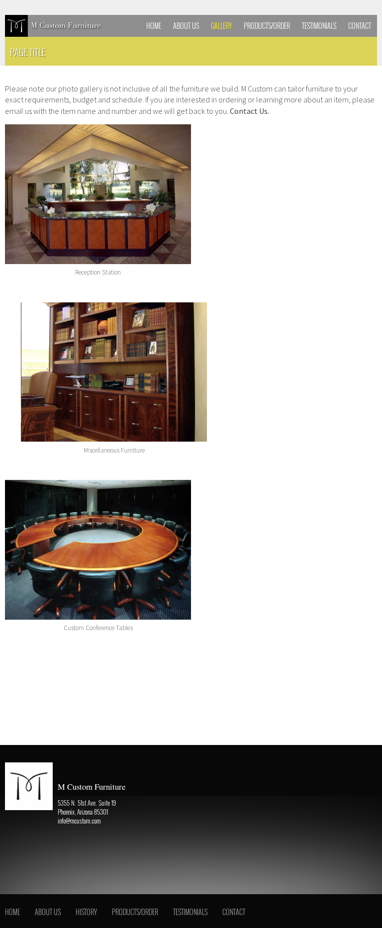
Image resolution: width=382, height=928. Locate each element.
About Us (186, 25)
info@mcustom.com (79, 821)
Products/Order (267, 25)
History (86, 912)
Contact (359, 25)
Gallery (221, 25)
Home (153, 25)
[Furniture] (54, 26)
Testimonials (319, 25)
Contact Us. (249, 111)
